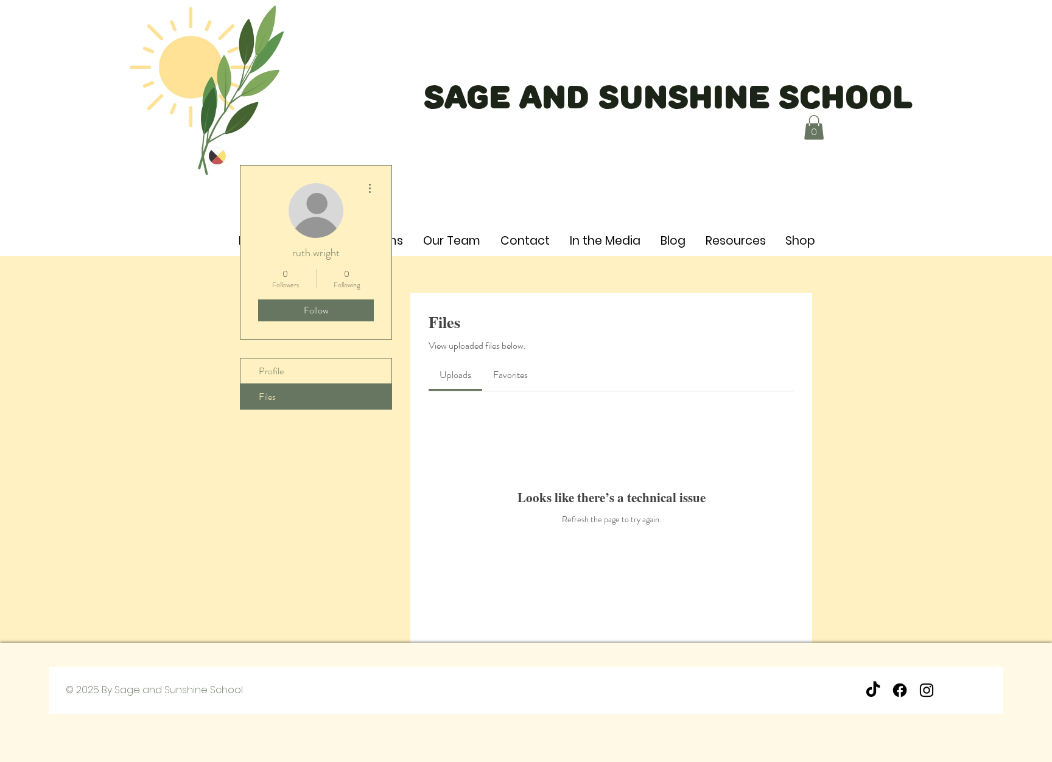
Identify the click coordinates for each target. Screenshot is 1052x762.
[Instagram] (926, 690)
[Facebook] (900, 690)
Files (267, 397)
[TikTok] (873, 690)
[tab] (455, 375)
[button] (814, 127)
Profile (271, 371)
